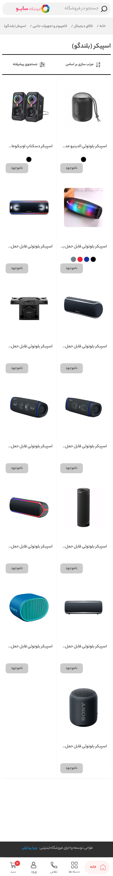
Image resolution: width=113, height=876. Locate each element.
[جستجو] (104, 9)
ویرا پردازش (29, 848)
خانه (101, 26)
